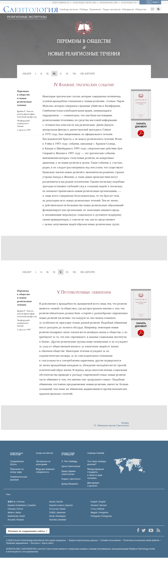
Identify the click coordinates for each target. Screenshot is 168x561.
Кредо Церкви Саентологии (68, 473)
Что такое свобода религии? (96, 463)
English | (98, 501)
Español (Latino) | (61, 505)
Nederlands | (16, 515)
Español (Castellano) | (22, 505)
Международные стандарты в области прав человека (95, 474)
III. (47, 73)
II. (41, 73)
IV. (54, 272)
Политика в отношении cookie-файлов (141, 540)
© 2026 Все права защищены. (36, 540)
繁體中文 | (16, 501)
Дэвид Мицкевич (70, 483)
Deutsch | (99, 505)
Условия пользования (110, 540)
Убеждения (128, 9)
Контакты (35, 543)
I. (36, 73)
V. (61, 73)
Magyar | (99, 512)
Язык (8, 494)
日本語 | (57, 512)
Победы (84, 9)
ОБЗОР (26, 73)
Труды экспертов (112, 9)
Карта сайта (47, 543)
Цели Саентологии (71, 466)
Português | (101, 515)
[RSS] (158, 530)
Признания (95, 9)
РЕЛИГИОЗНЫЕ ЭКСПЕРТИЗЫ (27, 17)
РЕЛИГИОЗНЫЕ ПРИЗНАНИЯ (16, 454)
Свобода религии (69, 9)
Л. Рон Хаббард (69, 461)
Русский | (16, 519)
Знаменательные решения (18, 478)
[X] (143, 530)
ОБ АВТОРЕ (87, 73)
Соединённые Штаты (17, 463)
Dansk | (56, 501)
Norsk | (57, 515)
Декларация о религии (93, 484)
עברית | (97, 508)
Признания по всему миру (17, 471)
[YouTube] (151, 530)
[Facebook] (138, 530)
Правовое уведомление (17, 543)
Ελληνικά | (57, 508)
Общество (140, 9)
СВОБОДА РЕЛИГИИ (95, 453)
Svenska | (57, 519)
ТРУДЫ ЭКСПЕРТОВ (44, 453)
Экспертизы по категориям (43, 463)
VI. (67, 73)
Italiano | (14, 512)
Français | (15, 508)
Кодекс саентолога (71, 478)
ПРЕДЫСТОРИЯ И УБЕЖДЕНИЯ (68, 454)
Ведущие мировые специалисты (45, 471)
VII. (74, 73)
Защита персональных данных (83, 540)
